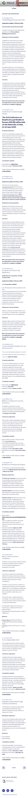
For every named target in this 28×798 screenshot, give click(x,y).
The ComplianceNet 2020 (10, 640)
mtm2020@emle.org (10, 441)
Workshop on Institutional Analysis (13, 464)
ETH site (19, 263)
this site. (18, 104)
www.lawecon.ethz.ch (7, 187)
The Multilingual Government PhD (13, 20)
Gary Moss (4, 625)
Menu (14, 8)
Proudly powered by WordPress (9, 794)
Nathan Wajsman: (6, 620)
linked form (15, 164)
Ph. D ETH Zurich (7, 178)
